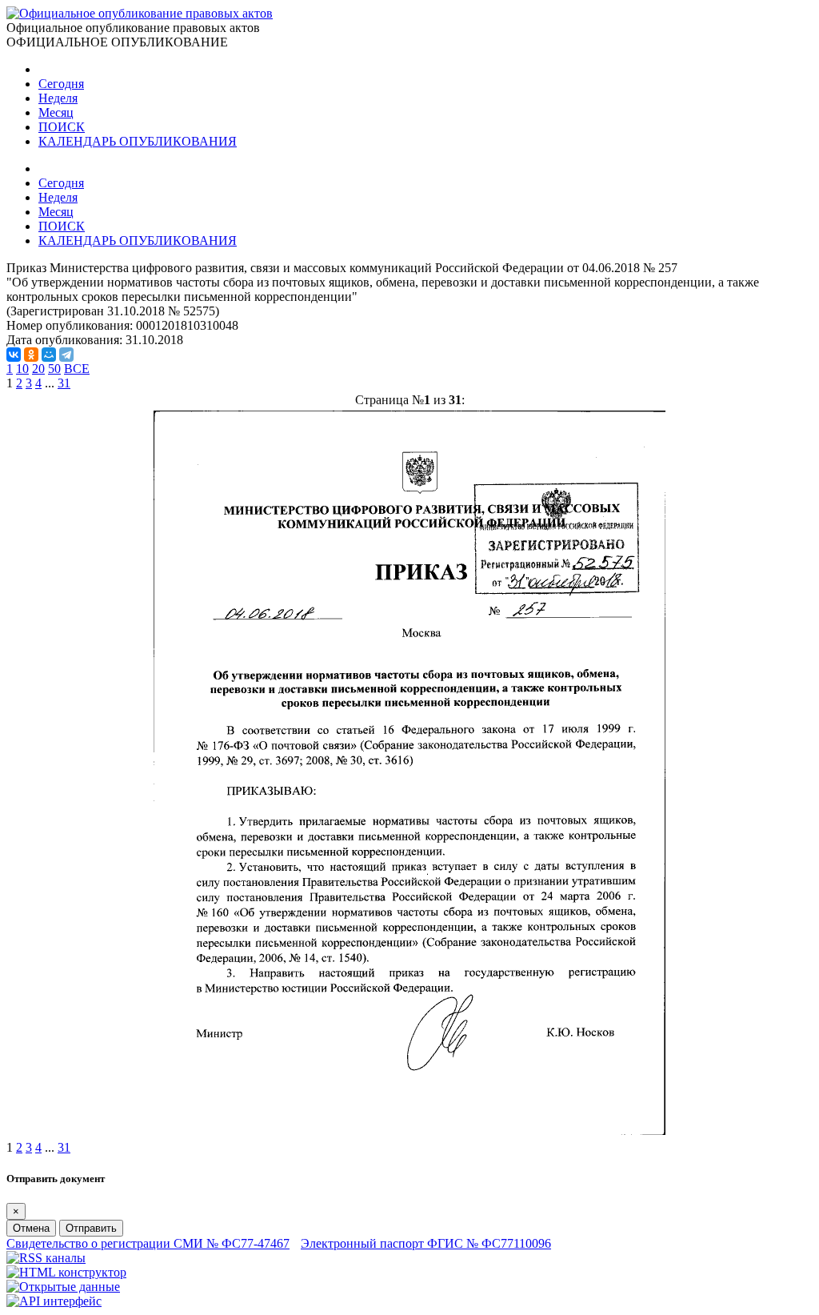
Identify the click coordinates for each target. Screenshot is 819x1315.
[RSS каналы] (46, 1258)
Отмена (31, 1228)
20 (38, 368)
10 (22, 368)
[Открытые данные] (63, 1286)
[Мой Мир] (49, 354)
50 (54, 368)
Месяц (56, 112)
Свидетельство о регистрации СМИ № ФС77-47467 (148, 1243)
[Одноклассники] (31, 354)
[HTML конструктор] (66, 1272)
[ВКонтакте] (13, 354)
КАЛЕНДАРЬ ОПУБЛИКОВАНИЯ (137, 141)
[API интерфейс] (54, 1301)
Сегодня (61, 83)
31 (64, 383)
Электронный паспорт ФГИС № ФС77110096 (426, 1243)
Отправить (91, 1228)
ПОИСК (61, 127)
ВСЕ (77, 368)
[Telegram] (66, 354)
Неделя (58, 98)
